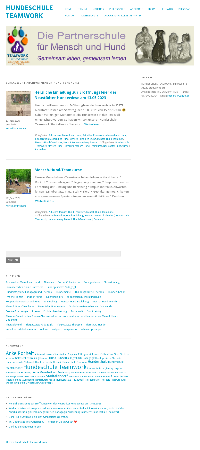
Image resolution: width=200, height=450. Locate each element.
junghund (118, 368)
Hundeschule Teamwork (29, 12)
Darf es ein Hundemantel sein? (26, 426)
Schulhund (40, 376)
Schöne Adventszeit (25, 377)
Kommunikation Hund (16, 373)
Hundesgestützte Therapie (89, 291)
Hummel (43, 358)
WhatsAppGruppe (91, 329)
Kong (28, 373)
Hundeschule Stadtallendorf (99, 215)
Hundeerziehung (75, 215)
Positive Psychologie (17, 311)
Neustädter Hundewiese (75, 142)
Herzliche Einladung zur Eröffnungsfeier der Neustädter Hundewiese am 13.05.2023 (55, 403)
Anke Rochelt (58, 215)
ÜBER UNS (98, 9)
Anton (38, 354)
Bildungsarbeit (85, 354)
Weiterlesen (94, 124)
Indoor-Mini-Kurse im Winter (122, 15)
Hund (52, 358)
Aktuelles (87, 135)
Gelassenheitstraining (27, 358)
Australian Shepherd (67, 354)
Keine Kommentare (16, 128)
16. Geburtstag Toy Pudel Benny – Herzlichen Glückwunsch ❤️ (43, 421)
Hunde (61, 357)
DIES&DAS (184, 9)
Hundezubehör (116, 291)
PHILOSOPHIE (117, 9)
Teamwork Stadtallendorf (81, 376)
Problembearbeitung (55, 311)
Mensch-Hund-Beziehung (83, 139)
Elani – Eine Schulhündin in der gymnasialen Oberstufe (39, 416)
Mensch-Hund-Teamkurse (48, 142)
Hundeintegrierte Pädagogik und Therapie (29, 291)
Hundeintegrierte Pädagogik (20, 362)
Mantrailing (50, 301)
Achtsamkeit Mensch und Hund (65, 135)
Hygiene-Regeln (14, 296)
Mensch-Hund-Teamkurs (110, 139)
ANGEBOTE (136, 9)
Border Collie (99, 354)
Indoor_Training (106, 368)
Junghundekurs (54, 296)
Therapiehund (14, 324)
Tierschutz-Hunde (95, 324)
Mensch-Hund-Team (81, 372)
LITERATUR (167, 9)
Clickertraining (112, 282)
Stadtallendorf (57, 376)
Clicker (116, 354)
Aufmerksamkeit (48, 354)
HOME (68, 9)
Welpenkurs (70, 329)
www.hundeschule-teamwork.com (28, 442)
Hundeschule (97, 362)
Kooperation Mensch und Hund (110, 135)
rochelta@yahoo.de (178, 95)
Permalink (40, 149)
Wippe (49, 383)
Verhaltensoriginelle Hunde (21, 329)
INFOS (151, 9)
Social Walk (77, 311)
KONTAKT (70, 15)
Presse (93, 142)
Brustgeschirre (92, 282)
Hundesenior (93, 368)
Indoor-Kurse (34, 296)
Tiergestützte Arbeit (45, 380)
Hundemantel (63, 291)
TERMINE (82, 9)
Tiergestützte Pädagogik (39, 324)
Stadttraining (94, 311)
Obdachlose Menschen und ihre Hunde (90, 306)
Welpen (44, 329)
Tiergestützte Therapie (69, 324)
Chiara (110, 354)
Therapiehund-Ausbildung (20, 379)
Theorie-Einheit (102, 376)
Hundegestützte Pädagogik (61, 287)
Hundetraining (55, 219)
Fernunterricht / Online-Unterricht (24, 287)
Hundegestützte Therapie (108, 358)
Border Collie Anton (69, 282)
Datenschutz (89, 15)
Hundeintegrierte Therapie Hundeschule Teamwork (61, 362)
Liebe (35, 372)
